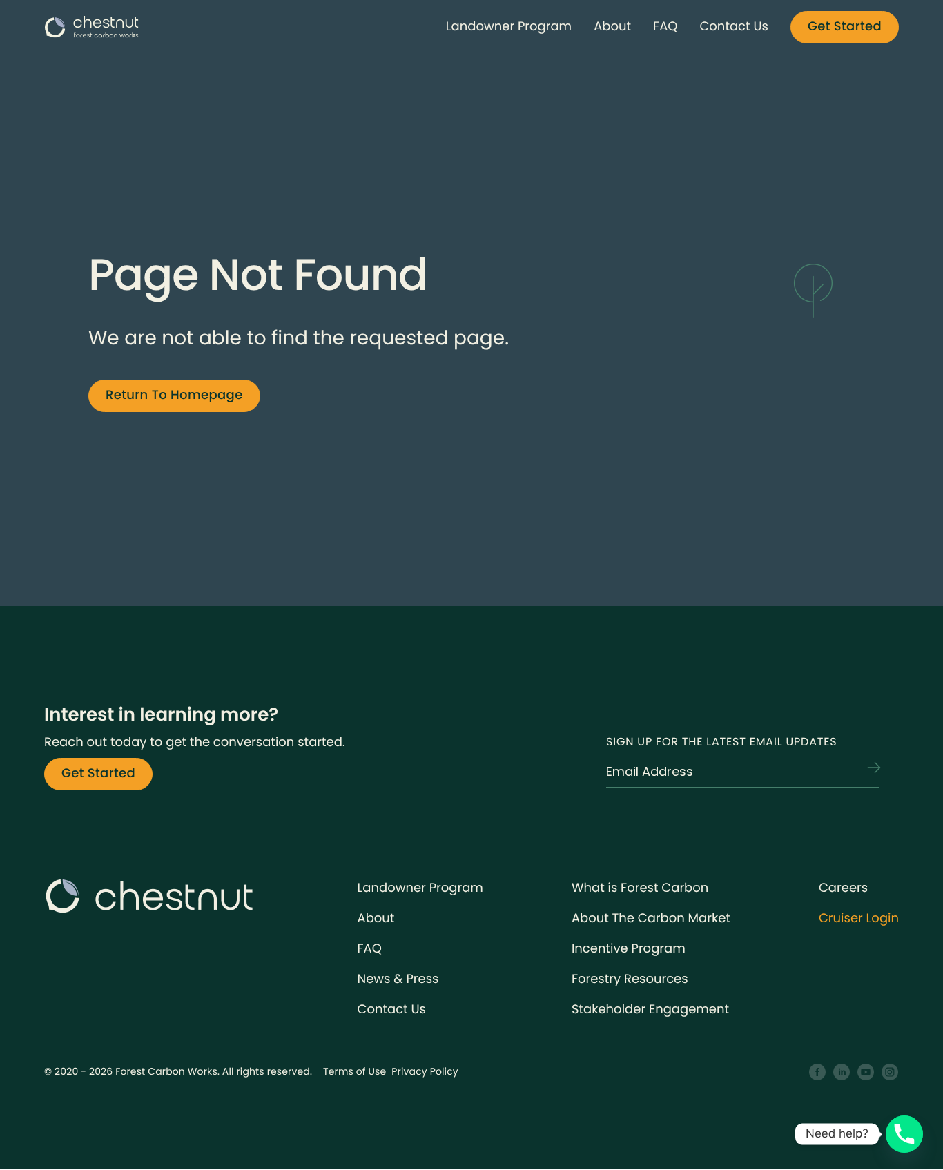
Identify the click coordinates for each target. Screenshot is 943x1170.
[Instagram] (890, 1072)
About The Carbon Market (651, 918)
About (612, 26)
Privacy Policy (424, 1071)
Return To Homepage (174, 395)
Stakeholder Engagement (650, 1009)
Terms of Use (354, 1071)
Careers (843, 888)
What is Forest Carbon (640, 888)
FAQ (665, 26)
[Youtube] (866, 1072)
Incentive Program (629, 948)
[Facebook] (817, 1072)
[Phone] (904, 1134)
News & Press (398, 979)
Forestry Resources (630, 979)
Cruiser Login (859, 918)
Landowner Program (509, 26)
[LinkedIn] (841, 1072)
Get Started (845, 26)
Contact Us (733, 26)
